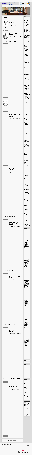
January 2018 (26, 327)
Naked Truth (26, 115)
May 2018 (25, 323)
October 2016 (26, 341)
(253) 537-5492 (28, 445)
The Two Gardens (26, 210)
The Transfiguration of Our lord (26, 207)
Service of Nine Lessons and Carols (26, 149)
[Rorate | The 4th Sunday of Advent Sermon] (5, 322)
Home (2, 444)
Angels (25, 23)
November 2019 (26, 306)
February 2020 (26, 303)
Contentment (26, 42)
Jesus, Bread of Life (27, 94)
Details (4, 30)
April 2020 (25, 301)
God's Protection (26, 68)
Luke (12, 106)
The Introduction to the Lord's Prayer (26, 190)
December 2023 (26, 259)
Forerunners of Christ (12, 389)
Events (8, 444)
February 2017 (26, 337)
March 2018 (25, 325)
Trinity (25, 377)
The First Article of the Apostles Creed (26, 182)
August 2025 (26, 240)
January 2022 (26, 281)
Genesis (15, 25)
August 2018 (26, 320)
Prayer (25, 123)
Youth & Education (27, 225)
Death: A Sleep (26, 49)
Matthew (18, 389)
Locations (3, 445)
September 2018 (26, 319)
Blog (10, 444)
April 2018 (25, 324)
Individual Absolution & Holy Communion (27, 87)
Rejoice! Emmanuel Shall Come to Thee (14, 105)
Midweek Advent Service (13, 334)
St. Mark (25, 156)
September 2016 (26, 342)
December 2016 (26, 339)
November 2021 (26, 283)
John (14, 280)
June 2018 (25, 322)
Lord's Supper (26, 106)
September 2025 (26, 239)
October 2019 (26, 307)
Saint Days (25, 374)
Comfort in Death (26, 37)
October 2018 (26, 318)
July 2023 (25, 264)
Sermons (4, 12)
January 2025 (26, 247)
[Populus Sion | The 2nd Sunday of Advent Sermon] (5, 160)
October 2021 (26, 284)
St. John (25, 155)
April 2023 (25, 267)
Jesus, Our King (26, 97)
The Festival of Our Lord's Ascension (26, 178)
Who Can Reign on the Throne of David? (26, 220)
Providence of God (27, 127)
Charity (25, 30)
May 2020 (25, 300)
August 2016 (26, 343)
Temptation (26, 163)
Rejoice (11, 25)
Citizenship (26, 36)
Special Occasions (27, 375)
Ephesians (19, 334)
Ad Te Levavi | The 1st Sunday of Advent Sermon (14, 223)
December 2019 (26, 305)
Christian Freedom (27, 31)
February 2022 (26, 280)
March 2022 (25, 279)
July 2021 (25, 287)
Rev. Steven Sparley (19, 36)
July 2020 (25, 298)
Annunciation (26, 24)
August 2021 (26, 286)
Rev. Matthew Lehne (19, 226)
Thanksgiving (26, 164)
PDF (6, 30)
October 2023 (26, 261)
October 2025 (26, 238)
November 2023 (26, 260)
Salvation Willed (26, 141)
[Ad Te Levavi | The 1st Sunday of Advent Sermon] (5, 268)
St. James (25, 154)
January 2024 (26, 258)
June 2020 (25, 299)
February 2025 (26, 246)
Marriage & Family (27, 107)
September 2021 (26, 285)
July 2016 (25, 344)
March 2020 (25, 302)
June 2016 (25, 345)
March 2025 (25, 245)
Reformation (26, 129)
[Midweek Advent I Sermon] (5, 214)
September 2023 (26, 262)
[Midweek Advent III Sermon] (5, 38)
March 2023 (25, 268)
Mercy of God (26, 109)
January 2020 (26, 304)
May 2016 (25, 346)
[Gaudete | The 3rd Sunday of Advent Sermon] (5, 93)
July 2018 (25, 321)
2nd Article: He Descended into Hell (26, 19)
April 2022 (25, 278)
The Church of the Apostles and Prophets (27, 168)
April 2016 (25, 347)
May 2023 (25, 266)
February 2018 (26, 326)
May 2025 (25, 243)
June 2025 (25, 242)
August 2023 (26, 263)
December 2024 (26, 248)
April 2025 (25, 244)
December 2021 (26, 282)
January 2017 (26, 338)
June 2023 (25, 265)
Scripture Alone (26, 145)
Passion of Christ (26, 119)
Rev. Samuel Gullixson (18, 171)
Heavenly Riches (26, 79)
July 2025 (25, 241)
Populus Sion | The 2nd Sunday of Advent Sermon (14, 115)
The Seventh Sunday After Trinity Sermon (26, 408)
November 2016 (26, 340)
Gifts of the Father (27, 66)
